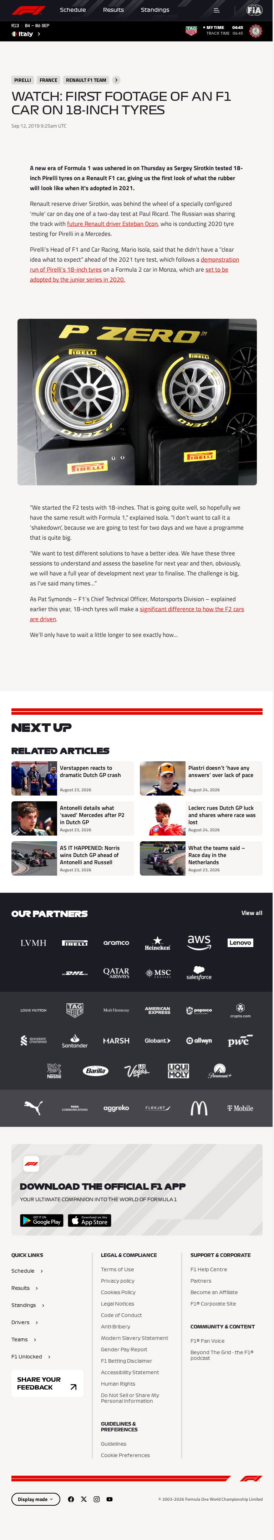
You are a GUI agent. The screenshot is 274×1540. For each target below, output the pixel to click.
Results (113, 10)
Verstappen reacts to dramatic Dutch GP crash (90, 771)
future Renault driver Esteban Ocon (112, 223)
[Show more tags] (116, 80)
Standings (155, 10)
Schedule (73, 10)
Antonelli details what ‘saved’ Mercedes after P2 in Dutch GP (92, 815)
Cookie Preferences (125, 1456)
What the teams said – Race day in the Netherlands (216, 855)
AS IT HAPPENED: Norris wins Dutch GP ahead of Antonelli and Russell (90, 855)
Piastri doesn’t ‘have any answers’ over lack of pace (220, 771)
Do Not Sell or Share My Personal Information (130, 1398)
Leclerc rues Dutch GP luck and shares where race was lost (222, 815)
